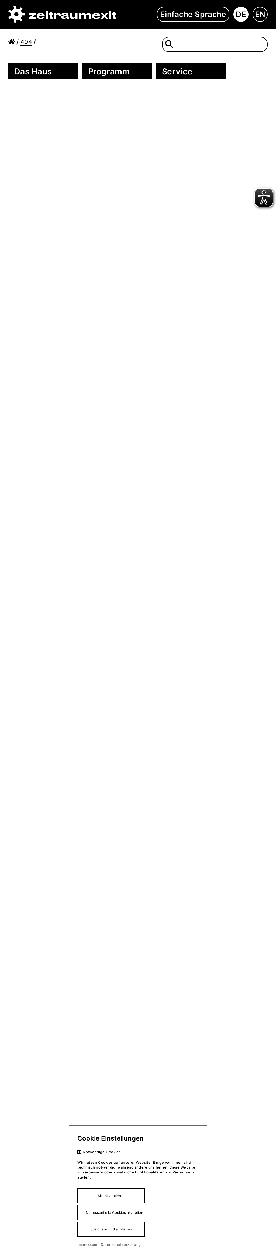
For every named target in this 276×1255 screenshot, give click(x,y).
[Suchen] (169, 44)
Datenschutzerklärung (121, 1244)
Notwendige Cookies (102, 1152)
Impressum (87, 1244)
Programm (109, 71)
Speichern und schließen (111, 1229)
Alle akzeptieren (111, 1196)
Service (177, 71)
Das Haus (33, 71)
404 (26, 41)
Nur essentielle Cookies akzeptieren (116, 1212)
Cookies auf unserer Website (124, 1162)
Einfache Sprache (193, 14)
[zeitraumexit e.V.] (62, 14)
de (241, 14)
